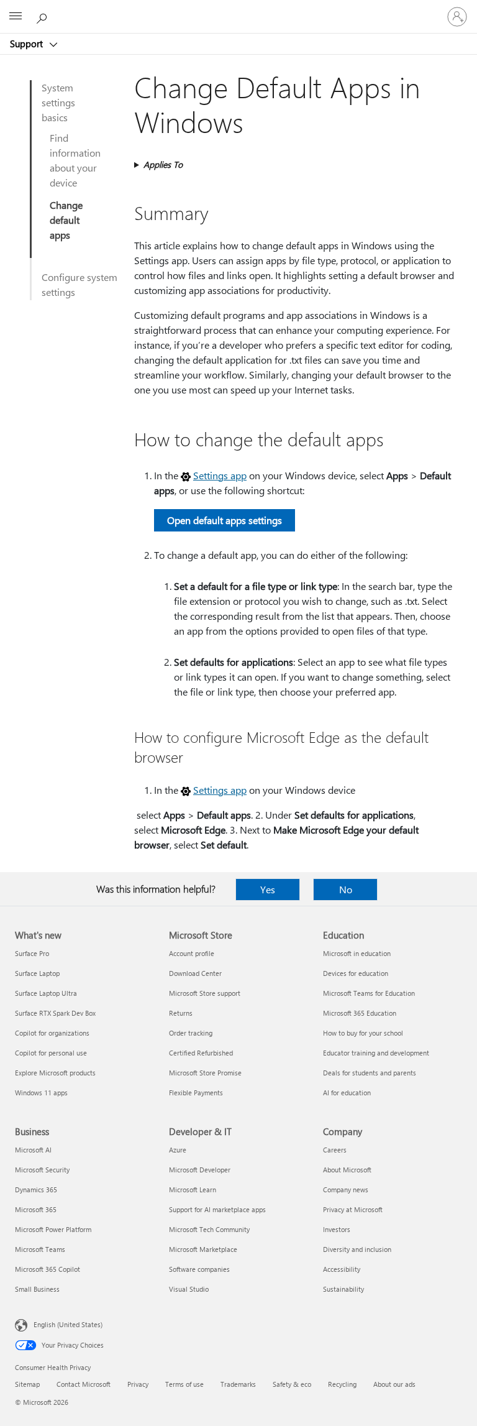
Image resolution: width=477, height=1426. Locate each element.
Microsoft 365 (36, 1209)
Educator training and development (376, 1052)
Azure (177, 1149)
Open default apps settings (224, 520)
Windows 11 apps (41, 1092)
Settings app (220, 475)
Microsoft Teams (40, 1249)
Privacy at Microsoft (353, 1209)
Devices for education (355, 973)
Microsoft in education (357, 953)
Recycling (342, 1384)
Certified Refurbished (201, 1052)
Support (27, 43)
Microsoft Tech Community (209, 1229)
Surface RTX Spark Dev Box (55, 1013)
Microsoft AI (33, 1149)
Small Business (37, 1289)
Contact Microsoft (84, 1384)
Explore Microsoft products (55, 1072)
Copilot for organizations (52, 1032)
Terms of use (184, 1384)
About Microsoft (347, 1169)
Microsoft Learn (192, 1189)
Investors (336, 1229)
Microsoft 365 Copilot (47, 1269)
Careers (335, 1149)
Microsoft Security (42, 1169)
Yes (267, 889)
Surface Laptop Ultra (46, 993)
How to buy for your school (363, 1032)
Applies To (163, 164)
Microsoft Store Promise (205, 1072)
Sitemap (27, 1384)
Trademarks (238, 1384)
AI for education (347, 1092)
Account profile (191, 953)
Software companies (199, 1269)
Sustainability (343, 1289)
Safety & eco (292, 1384)
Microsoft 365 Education (359, 1013)
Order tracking (190, 1032)
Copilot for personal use (51, 1052)
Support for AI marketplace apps (217, 1209)
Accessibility (341, 1269)
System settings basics (58, 102)
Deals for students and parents (369, 1072)
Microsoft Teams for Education (369, 993)
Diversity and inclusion (357, 1249)
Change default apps (66, 219)
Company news (345, 1189)
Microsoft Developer (199, 1169)
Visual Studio (189, 1289)
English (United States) (68, 1324)
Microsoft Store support (204, 993)
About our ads (394, 1384)
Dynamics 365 (36, 1189)
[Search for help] (43, 16)
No (345, 889)
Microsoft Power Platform (53, 1229)
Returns (181, 1013)
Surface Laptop (37, 973)
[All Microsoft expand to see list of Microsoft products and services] (15, 17)
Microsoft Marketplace (203, 1249)
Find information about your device (75, 160)
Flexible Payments (196, 1092)
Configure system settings (79, 284)
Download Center (195, 973)
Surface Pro (32, 953)
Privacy (137, 1384)
